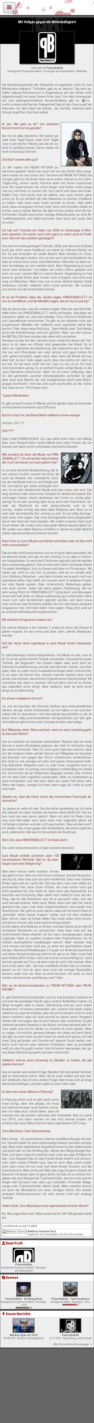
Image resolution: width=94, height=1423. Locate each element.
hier (88, 100)
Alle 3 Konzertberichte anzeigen (71, 1344)
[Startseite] (47, 8)
